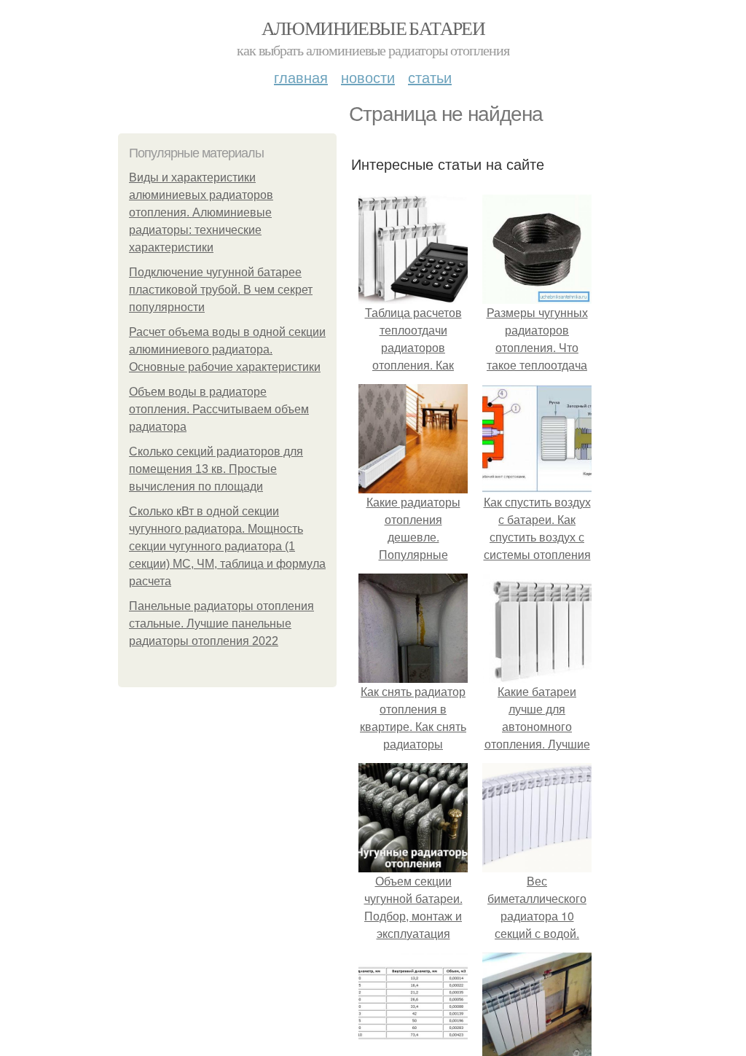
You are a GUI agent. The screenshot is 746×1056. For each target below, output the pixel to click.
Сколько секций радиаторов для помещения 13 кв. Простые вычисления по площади (216, 469)
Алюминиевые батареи (373, 27)
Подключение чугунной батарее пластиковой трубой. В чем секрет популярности (221, 289)
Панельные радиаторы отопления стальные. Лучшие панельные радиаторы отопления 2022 (221, 623)
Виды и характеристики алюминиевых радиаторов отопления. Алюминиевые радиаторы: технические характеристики (201, 212)
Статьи (430, 76)
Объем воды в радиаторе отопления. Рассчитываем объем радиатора (219, 409)
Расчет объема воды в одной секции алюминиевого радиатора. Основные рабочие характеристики (227, 349)
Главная (301, 76)
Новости (368, 76)
